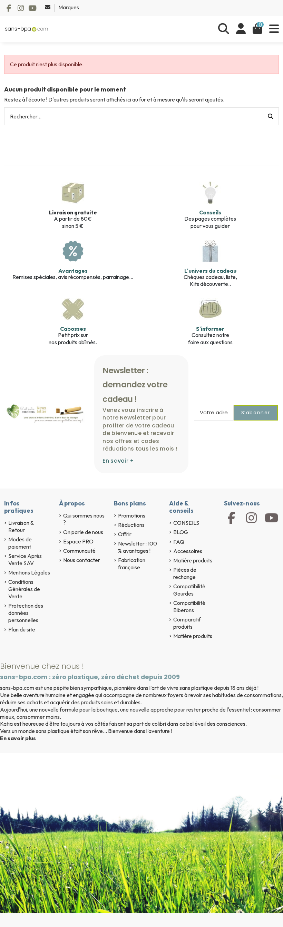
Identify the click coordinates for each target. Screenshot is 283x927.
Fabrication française (131, 564)
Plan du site (21, 629)
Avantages (73, 270)
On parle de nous (83, 532)
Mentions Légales (29, 572)
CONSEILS (186, 522)
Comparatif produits (187, 623)
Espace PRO (78, 541)
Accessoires (187, 551)
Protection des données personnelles (25, 613)
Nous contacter (81, 560)
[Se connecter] (241, 29)
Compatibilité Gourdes (189, 590)
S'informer (210, 328)
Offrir (124, 534)
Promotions (131, 515)
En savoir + (118, 461)
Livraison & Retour (20, 526)
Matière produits (192, 560)
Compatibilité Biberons (189, 606)
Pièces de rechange (184, 573)
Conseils (210, 212)
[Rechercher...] (270, 116)
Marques (68, 7)
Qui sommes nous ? (84, 519)
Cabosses (73, 328)
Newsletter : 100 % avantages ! (137, 547)
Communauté (79, 550)
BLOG (180, 532)
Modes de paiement (20, 543)
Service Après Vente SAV (25, 559)
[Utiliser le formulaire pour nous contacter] (48, 7)
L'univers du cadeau (210, 270)
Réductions (131, 524)
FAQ (178, 541)
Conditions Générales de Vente (24, 589)
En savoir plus (18, 738)
